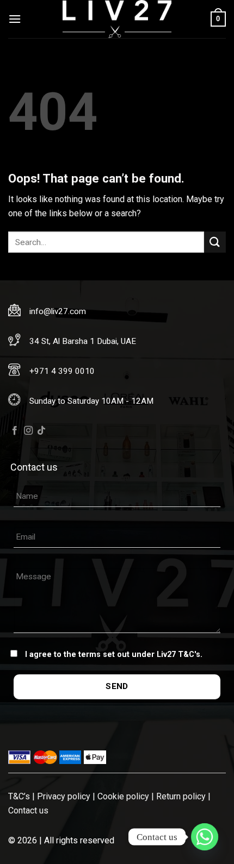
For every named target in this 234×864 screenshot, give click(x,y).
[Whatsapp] (204, 836)
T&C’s (19, 796)
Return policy (181, 796)
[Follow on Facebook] (14, 431)
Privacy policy (63, 796)
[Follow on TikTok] (41, 431)
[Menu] (14, 18)
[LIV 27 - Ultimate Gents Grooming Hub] (117, 19)
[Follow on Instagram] (28, 431)
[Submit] (215, 242)
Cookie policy (123, 796)
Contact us (28, 810)
